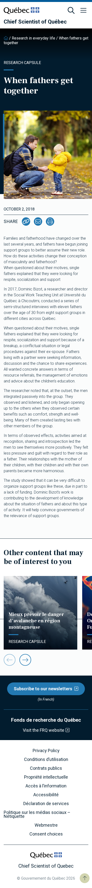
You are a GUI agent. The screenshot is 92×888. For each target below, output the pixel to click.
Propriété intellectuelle (46, 777)
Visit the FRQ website (43, 730)
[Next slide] (25, 659)
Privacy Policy (46, 751)
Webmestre (46, 825)
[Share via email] (38, 221)
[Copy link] (26, 221)
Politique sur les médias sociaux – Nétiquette (37, 814)
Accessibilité (46, 795)
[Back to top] (85, 878)
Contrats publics (46, 768)
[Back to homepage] (6, 38)
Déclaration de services (46, 804)
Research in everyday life (33, 38)
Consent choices (46, 834)
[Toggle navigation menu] (83, 10)
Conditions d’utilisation (46, 759)
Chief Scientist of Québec (35, 22)
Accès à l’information (46, 786)
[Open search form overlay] (71, 10)
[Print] (50, 221)
